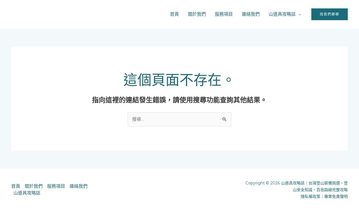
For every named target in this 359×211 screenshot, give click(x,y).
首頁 (174, 14)
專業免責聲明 (336, 196)
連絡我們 (251, 14)
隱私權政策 (310, 196)
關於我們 (197, 14)
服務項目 (224, 14)
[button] (329, 14)
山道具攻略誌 (282, 14)
